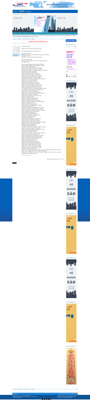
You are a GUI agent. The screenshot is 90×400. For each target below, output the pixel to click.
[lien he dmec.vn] (23, 31)
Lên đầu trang (72, 393)
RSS (76, 393)
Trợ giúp (63, 393)
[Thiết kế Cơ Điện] (46, 399)
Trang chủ (15, 11)
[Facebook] (42, 399)
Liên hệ (59, 393)
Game (19, 43)
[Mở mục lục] (76, 389)
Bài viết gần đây (24, 14)
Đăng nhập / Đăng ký (71, 40)
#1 (63, 155)
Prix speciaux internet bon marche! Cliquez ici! (31, 51)
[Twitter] (44, 399)
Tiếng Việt (15, 393)
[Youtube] (50, 399)
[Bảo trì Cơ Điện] (48, 399)
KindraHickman (26, 43)
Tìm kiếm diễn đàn (17, 14)
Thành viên (28, 11)
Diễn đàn (22, 11)
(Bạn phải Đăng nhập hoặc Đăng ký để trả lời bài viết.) (55, 159)
